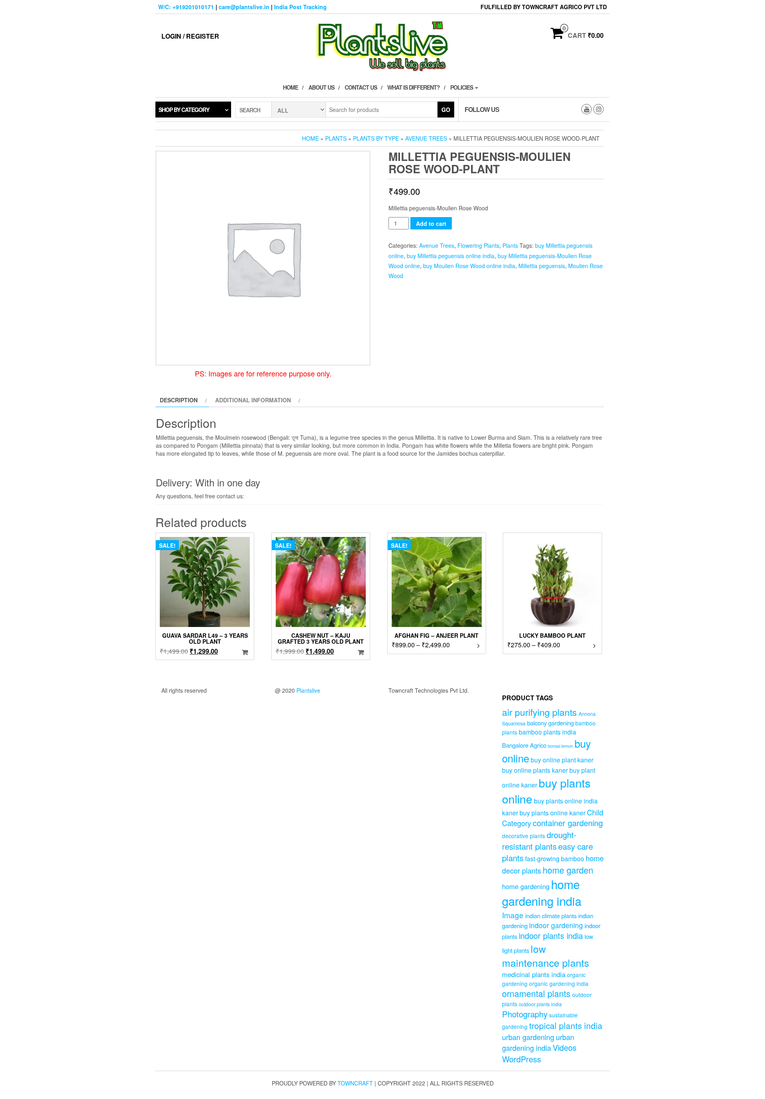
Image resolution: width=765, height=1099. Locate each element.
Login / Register (190, 36)
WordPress (521, 1059)
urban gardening (528, 1037)
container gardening (568, 823)
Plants (336, 138)
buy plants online (546, 790)
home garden (568, 870)
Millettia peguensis (541, 266)
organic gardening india (558, 983)
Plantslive (308, 690)
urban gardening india (538, 1042)
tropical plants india (565, 1025)
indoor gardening (556, 925)
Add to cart (431, 223)
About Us (321, 87)
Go (445, 110)
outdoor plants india (540, 1004)
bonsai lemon (560, 746)
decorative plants (523, 836)
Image (513, 914)
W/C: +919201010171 (186, 7)
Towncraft (355, 1083)
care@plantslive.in (244, 7)
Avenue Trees (426, 138)
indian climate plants (551, 915)
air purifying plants (539, 712)
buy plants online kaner (552, 812)
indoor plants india (551, 935)
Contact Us (361, 87)
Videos (565, 1047)
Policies (462, 87)
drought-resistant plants (539, 840)
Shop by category (184, 110)
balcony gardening (550, 723)
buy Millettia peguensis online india (450, 256)
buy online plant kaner (562, 759)
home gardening (525, 886)
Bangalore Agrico (524, 745)
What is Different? (413, 87)
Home (290, 87)
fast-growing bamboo (554, 858)
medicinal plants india (533, 974)
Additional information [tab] (253, 400)
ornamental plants (536, 993)
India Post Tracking (300, 7)
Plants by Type (376, 138)
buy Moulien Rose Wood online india (469, 266)
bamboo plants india (547, 731)
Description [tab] (179, 400)
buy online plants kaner (535, 770)
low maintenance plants (545, 955)
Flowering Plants (478, 245)
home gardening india (541, 892)
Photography (524, 1014)
